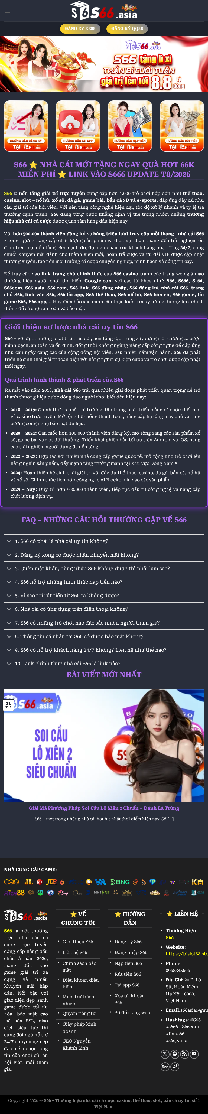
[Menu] (7, 10)
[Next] (197, 64)
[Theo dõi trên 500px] (165, 1066)
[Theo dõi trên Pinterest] (174, 1054)
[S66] (104, 10)
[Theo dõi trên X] (165, 1054)
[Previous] (11, 64)
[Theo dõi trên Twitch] (174, 1066)
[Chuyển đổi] (9, 542)
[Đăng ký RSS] (184, 1054)
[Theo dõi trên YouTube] (194, 1054)
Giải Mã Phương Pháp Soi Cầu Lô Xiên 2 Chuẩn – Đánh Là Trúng (104, 808)
